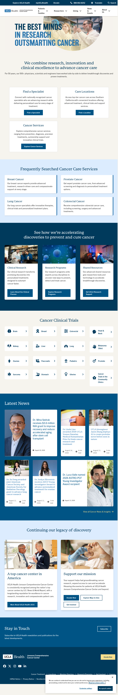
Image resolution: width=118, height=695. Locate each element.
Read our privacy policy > (97, 683)
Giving (75, 11)
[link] (31, 433)
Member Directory (67, 674)
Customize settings (86, 688)
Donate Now (108, 657)
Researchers (59, 11)
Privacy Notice (28, 679)
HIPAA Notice (15, 679)
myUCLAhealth (42, 3)
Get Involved (101, 674)
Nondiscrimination (44, 679)
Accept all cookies (105, 688)
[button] (21, 3)
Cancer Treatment (38, 674)
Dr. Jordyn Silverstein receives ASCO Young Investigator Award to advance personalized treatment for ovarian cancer (45, 485)
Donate (56, 3)
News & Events (90, 10)
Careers (112, 674)
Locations (52, 674)
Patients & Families (41, 10)
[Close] (112, 677)
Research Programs (84, 674)
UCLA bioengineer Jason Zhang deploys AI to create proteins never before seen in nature (100, 434)
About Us (104, 10)
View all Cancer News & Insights (97, 511)
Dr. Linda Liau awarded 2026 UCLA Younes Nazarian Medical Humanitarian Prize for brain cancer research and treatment (73, 436)
